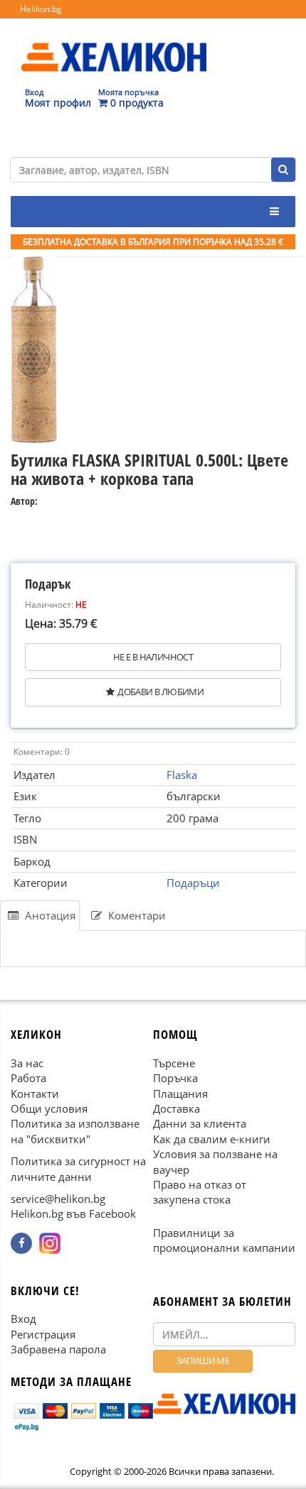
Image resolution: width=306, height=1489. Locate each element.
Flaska (182, 775)
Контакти (35, 1093)
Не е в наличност (153, 656)
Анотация (48, 915)
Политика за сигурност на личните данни (78, 1168)
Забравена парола (58, 1349)
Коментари (135, 915)
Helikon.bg (41, 9)
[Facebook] (21, 1243)
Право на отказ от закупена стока (199, 1191)
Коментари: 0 (42, 752)
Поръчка (175, 1078)
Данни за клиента (199, 1123)
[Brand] (114, 43)
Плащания (180, 1093)
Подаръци (193, 883)
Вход (23, 1318)
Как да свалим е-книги (211, 1139)
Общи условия (49, 1108)
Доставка (176, 1108)
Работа (28, 1078)
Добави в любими (160, 691)
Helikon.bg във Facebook (73, 1213)
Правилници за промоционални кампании (224, 1240)
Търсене (174, 1063)
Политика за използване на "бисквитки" (75, 1130)
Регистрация (43, 1334)
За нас (27, 1063)
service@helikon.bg (58, 1198)
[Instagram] (49, 1243)
